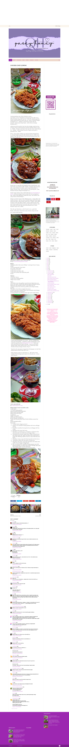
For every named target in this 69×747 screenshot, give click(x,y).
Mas (13, 549)
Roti (12, 505)
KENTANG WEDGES (50, 283)
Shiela (13, 521)
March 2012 (50, 300)
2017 (48, 263)
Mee (22, 505)
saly (13, 532)
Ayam (57, 229)
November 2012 (50, 272)
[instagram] (56, 26)
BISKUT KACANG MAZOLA (51, 279)
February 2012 (50, 301)
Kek (49, 234)
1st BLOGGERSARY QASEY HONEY (53, 284)
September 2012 (50, 292)
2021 (48, 258)
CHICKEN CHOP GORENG (51, 289)
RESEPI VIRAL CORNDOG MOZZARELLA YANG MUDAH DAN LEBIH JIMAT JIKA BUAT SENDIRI (35, 508)
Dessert (57, 232)
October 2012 (50, 273)
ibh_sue (13, 526)
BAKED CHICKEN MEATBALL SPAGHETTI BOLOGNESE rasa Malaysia (25, 509)
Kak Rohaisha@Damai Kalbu (21, 261)
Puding (52, 239)
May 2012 (49, 297)
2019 (48, 260)
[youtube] (59, 26)
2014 (48, 267)
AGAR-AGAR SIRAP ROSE (51, 277)
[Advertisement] (34, 6)
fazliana (13, 678)
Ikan (46, 234)
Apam (54, 229)
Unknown (14, 543)
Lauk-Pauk (47, 237)
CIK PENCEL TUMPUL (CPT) (17, 668)
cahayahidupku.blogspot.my (17, 571)
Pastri (49, 239)
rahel (13, 633)
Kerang (55, 234)
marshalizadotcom (15, 698)
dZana (13, 610)
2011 (47, 304)
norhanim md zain (15, 537)
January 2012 (50, 302)
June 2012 (49, 296)
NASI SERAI (49, 275)
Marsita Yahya (14, 582)
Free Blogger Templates (26, 745)
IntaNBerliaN (14, 646)
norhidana (14, 555)
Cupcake (53, 232)
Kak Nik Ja (14, 615)
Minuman (54, 237)
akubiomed (14, 637)
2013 (48, 268)
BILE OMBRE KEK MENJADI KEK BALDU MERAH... (53, 281)
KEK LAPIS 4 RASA (50, 288)
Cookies (47, 232)
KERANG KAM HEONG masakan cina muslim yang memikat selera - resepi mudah (19, 740)
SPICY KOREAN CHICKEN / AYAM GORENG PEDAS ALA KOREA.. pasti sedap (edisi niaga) (19, 735)
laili (12, 682)
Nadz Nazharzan (15, 566)
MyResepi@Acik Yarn (27, 342)
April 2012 (49, 298)
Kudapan (33, 505)
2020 (48, 259)
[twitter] (58, 26)
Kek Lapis (52, 234)
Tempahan (50, 249)
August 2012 (50, 293)
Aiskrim (51, 229)
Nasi (46, 239)
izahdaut (13, 601)
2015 (47, 265)
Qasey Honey (14, 655)
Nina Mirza (14, 586)
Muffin (57, 237)
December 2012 (50, 270)
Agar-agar (47, 229)
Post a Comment (14, 708)
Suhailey (13, 693)
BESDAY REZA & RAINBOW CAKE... (53, 290)
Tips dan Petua (56, 249)
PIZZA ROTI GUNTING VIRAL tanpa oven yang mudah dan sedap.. (15, 509)
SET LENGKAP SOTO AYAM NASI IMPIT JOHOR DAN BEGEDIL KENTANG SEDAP (19, 731)
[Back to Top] (59, 746)
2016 (48, 264)
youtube (47, 251)
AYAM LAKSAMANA (50, 274)
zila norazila (14, 627)
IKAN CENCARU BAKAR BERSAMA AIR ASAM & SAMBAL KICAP (54, 716)
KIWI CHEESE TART (50, 285)
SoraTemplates (14, 745)
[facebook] (55, 26)
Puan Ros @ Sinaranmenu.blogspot (18, 606)
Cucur (50, 232)
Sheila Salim (14, 659)
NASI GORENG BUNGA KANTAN (52, 278)
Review (47, 249)
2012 (48, 269)
